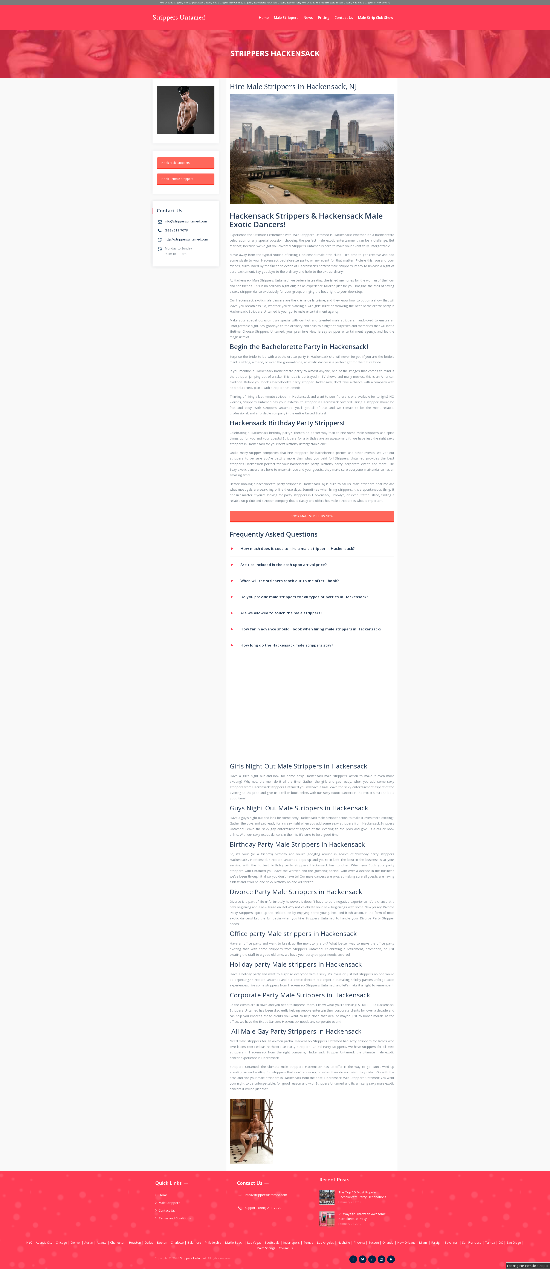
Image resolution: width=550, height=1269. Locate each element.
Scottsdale (272, 1242)
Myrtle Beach (234, 1242)
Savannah (451, 1242)
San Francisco (471, 1242)
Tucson (373, 1242)
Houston (135, 1242)
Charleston (117, 1242)
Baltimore (194, 1242)
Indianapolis (291, 1242)
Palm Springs (266, 1248)
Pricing (323, 17)
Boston (162, 1242)
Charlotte (177, 1242)
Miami (423, 1242)
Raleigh (436, 1242)
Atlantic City (44, 1242)
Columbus (286, 1248)
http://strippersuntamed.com (186, 239)
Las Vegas (254, 1242)
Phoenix (359, 1242)
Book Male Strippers (175, 163)
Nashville (344, 1242)
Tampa (490, 1242)
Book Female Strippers (177, 179)
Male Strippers (286, 17)
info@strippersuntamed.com (186, 221)
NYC (29, 1242)
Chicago (61, 1242)
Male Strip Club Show (375, 17)
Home (264, 17)
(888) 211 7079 (176, 230)
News (308, 17)
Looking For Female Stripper (528, 1265)
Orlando (388, 1242)
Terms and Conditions (175, 1218)
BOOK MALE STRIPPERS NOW (311, 516)
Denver (76, 1242)
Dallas (149, 1242)
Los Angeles (325, 1242)
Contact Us (344, 17)
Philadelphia (213, 1242)
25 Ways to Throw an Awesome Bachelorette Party (362, 1216)
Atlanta (102, 1242)
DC (501, 1242)
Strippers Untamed (179, 17)
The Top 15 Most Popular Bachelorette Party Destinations (362, 1194)
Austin (88, 1242)
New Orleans (406, 1242)
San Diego (514, 1242)
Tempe (308, 1242)
